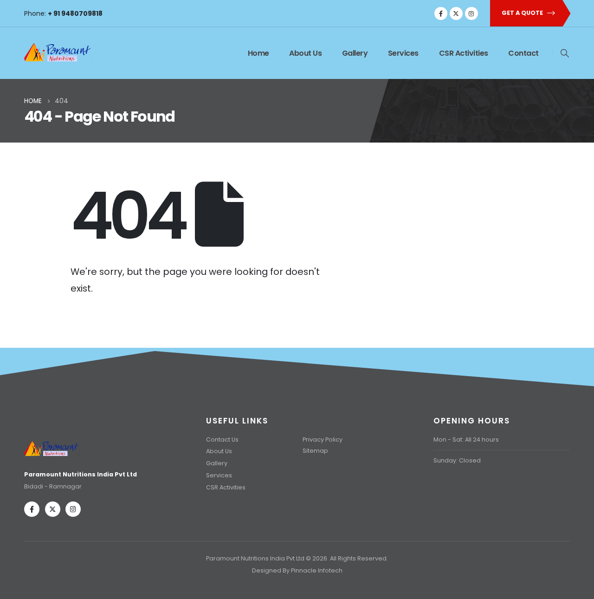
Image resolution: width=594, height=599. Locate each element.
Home (258, 53)
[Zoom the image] (52, 443)
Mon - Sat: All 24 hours (466, 439)
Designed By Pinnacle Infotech (297, 570)
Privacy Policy (322, 439)
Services (403, 53)
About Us (305, 53)
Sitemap (315, 451)
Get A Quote (523, 13)
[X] (456, 13)
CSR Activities (463, 53)
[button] (565, 53)
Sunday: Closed (457, 460)
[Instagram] (471, 13)
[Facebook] (440, 13)
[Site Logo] (59, 51)
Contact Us (222, 439)
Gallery (355, 53)
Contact (523, 53)
